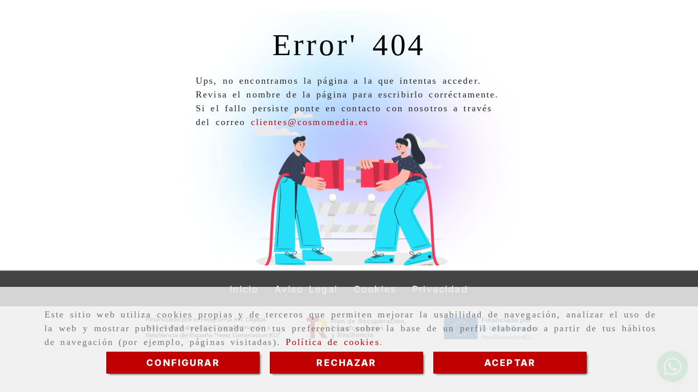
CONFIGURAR (183, 362)
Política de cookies (333, 342)
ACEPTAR (510, 362)
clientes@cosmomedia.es (310, 122)
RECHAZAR (346, 362)
